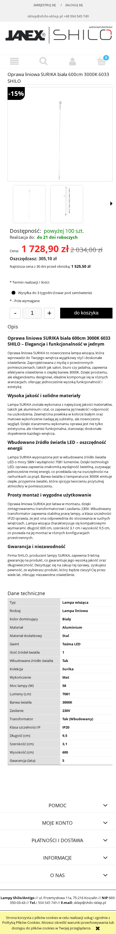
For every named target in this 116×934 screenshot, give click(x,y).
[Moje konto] (72, 61)
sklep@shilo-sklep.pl (45, 16)
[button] (14, 61)
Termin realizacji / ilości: (30, 282)
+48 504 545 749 (76, 16)
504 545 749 (47, 902)
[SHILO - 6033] (29, 201)
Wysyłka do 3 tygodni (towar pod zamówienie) (55, 292)
